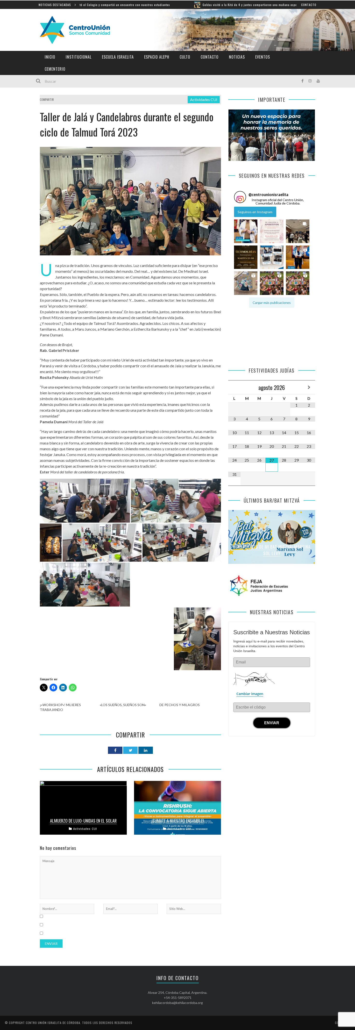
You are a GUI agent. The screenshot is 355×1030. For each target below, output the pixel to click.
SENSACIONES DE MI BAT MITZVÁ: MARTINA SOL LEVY (272, 550)
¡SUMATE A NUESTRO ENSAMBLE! (177, 821)
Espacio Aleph (156, 57)
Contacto (308, 5)
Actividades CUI (203, 99)
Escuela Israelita (118, 57)
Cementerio (55, 69)
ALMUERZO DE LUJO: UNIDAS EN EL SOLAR (83, 821)
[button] (245, 231)
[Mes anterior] (234, 387)
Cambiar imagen (249, 693)
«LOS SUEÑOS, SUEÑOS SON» (123, 705)
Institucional (79, 57)
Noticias (237, 57)
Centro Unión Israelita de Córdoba (53, 1023)
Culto (185, 57)
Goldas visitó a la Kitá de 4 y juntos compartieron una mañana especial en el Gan (211, 5)
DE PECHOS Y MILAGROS (179, 705)
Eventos (262, 57)
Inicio (50, 57)
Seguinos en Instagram (255, 212)
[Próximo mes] (309, 387)
